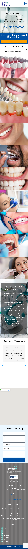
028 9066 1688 (14, 494)
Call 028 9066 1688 (14, 27)
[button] (25, 3)
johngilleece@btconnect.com (14, 499)
